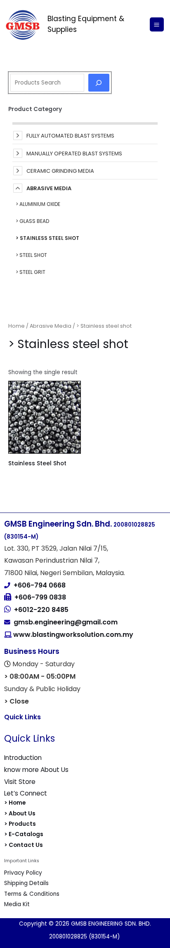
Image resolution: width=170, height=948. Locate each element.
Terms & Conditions (31, 894)
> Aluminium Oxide (38, 204)
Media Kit (17, 904)
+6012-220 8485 (41, 609)
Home (16, 325)
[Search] (98, 83)
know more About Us (36, 769)
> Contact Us (23, 845)
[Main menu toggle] (157, 24)
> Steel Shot (31, 255)
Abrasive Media (48, 188)
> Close (16, 701)
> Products (20, 824)
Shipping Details (26, 883)
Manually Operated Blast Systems (74, 153)
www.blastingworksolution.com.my (72, 634)
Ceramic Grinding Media (60, 171)
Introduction (23, 757)
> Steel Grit (30, 272)
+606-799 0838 (40, 597)
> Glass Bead (32, 221)
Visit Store (19, 781)
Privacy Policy (23, 873)
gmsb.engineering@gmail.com (66, 622)
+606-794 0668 (40, 585)
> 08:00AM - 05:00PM (40, 676)
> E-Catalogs (23, 834)
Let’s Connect (25, 793)
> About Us (19, 813)
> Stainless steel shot (47, 238)
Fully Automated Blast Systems (70, 136)
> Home (15, 803)
